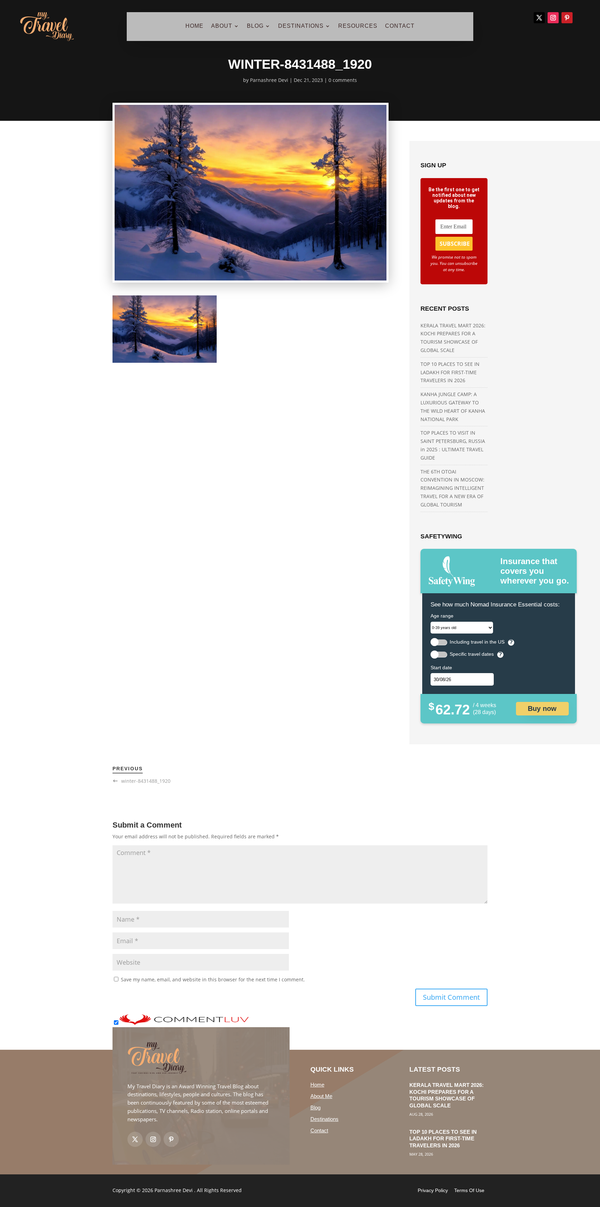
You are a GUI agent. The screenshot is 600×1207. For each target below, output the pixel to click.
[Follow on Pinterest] (567, 17)
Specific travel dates (472, 654)
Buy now (542, 708)
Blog (315, 1107)
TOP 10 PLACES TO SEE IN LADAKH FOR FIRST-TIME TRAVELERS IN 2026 (450, 372)
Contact (319, 1130)
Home (317, 1085)
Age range (442, 616)
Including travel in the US (477, 642)
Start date (441, 667)
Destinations (324, 1119)
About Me (321, 1096)
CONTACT (400, 26)
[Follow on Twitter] (135, 1139)
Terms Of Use (469, 1190)
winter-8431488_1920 (145, 781)
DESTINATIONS (301, 26)
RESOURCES (357, 26)
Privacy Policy (433, 1190)
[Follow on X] (539, 17)
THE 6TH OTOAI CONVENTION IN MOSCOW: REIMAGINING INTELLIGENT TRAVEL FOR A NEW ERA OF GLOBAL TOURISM (452, 488)
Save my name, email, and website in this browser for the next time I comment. (213, 979)
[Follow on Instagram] (553, 17)
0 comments (342, 80)
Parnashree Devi (269, 80)
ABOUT (221, 26)
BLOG (255, 26)
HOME (194, 26)
